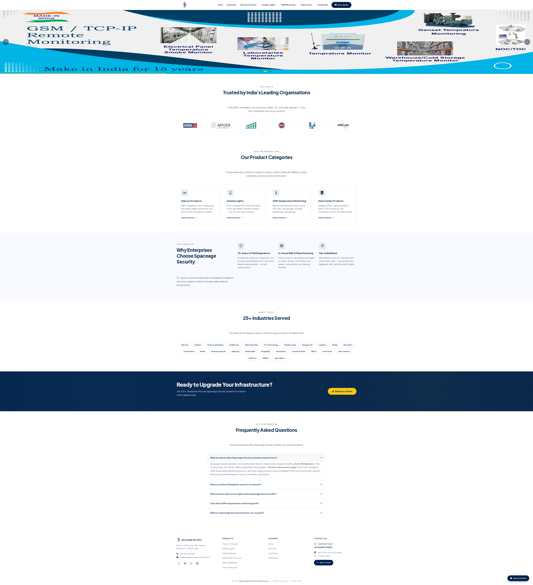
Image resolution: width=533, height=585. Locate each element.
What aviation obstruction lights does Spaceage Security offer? (243, 493)
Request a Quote (343, 391)
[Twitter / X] (179, 563)
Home (220, 5)
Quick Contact (519, 578)
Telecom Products (230, 544)
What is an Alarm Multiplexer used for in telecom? (236, 484)
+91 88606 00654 (323, 547)
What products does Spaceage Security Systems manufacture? (243, 457)
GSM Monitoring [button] (288, 5)
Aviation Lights (228, 549)
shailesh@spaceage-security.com (195, 557)
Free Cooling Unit (229, 567)
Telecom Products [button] (248, 5)
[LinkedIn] (197, 563)
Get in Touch (325, 563)
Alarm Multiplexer (229, 563)
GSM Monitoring (229, 553)
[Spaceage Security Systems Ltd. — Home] (184, 5)
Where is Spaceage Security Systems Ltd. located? (237, 512)
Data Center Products (231, 558)
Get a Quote (342, 5)
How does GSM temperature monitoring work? (234, 503)
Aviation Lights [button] (268, 5)
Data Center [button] (306, 5)
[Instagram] (191, 563)
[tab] (261, 71)
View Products (187, 218)
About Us (272, 549)
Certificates (322, 5)
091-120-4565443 (187, 554)
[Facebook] (185, 563)
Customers (231, 5)
